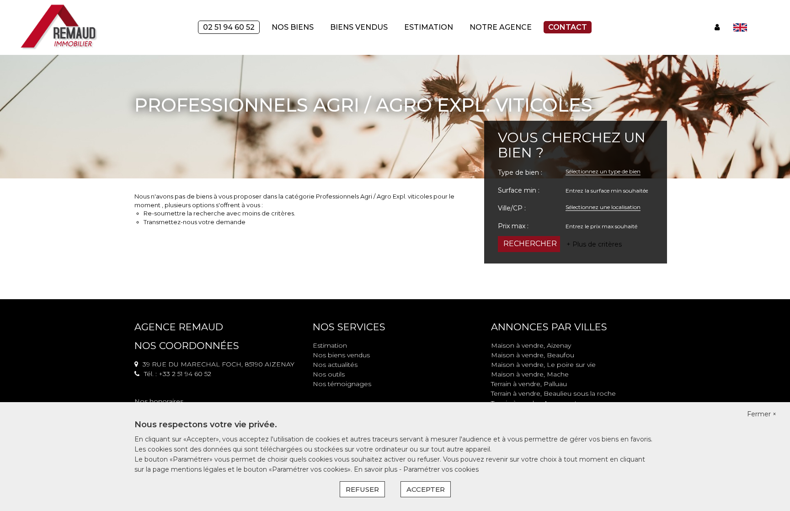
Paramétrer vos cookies (441, 469)
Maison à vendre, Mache (530, 374)
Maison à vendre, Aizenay (531, 345)
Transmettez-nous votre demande (195, 222)
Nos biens (293, 27)
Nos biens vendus (341, 355)
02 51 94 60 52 (229, 27)
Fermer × (761, 414)
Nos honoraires (158, 401)
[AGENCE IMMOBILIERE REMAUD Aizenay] (59, 27)
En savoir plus (376, 469)
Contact (567, 27)
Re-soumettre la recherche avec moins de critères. (219, 213)
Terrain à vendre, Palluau (529, 384)
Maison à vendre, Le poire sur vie (543, 364)
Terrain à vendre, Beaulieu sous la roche (553, 393)
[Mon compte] (717, 27)
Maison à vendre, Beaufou (532, 355)
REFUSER (362, 489)
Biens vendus (359, 27)
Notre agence (501, 27)
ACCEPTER (425, 489)
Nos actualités (335, 364)
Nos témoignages (342, 384)
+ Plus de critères (594, 244)
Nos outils (329, 374)
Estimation (428, 27)
